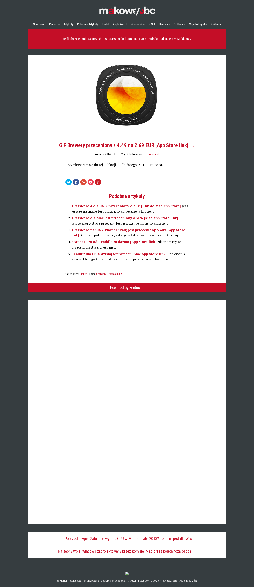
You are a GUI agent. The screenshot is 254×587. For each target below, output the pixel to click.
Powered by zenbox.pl (127, 287)
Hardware (164, 24)
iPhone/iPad (138, 24)
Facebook (143, 580)
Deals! (105, 24)
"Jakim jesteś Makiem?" (174, 39)
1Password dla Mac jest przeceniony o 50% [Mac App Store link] (124, 218)
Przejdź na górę (188, 580)
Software (179, 24)
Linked (83, 274)
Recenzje (54, 24)
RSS (175, 580)
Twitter (132, 580)
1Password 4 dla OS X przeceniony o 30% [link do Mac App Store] (126, 206)
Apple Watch (120, 24)
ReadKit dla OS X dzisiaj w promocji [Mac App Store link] (119, 254)
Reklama (216, 24)
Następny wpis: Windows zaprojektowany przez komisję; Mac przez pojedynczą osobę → (127, 551)
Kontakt (167, 580)
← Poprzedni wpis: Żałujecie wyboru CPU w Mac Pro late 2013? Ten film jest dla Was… (127, 538)
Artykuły (68, 24)
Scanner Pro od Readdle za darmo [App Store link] (114, 241)
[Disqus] (127, 349)
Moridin (64, 580)
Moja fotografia (198, 24)
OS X (152, 24)
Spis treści (39, 24)
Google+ (156, 580)
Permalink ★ (115, 274)
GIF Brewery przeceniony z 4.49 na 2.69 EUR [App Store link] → (127, 145)
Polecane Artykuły (87, 24)
